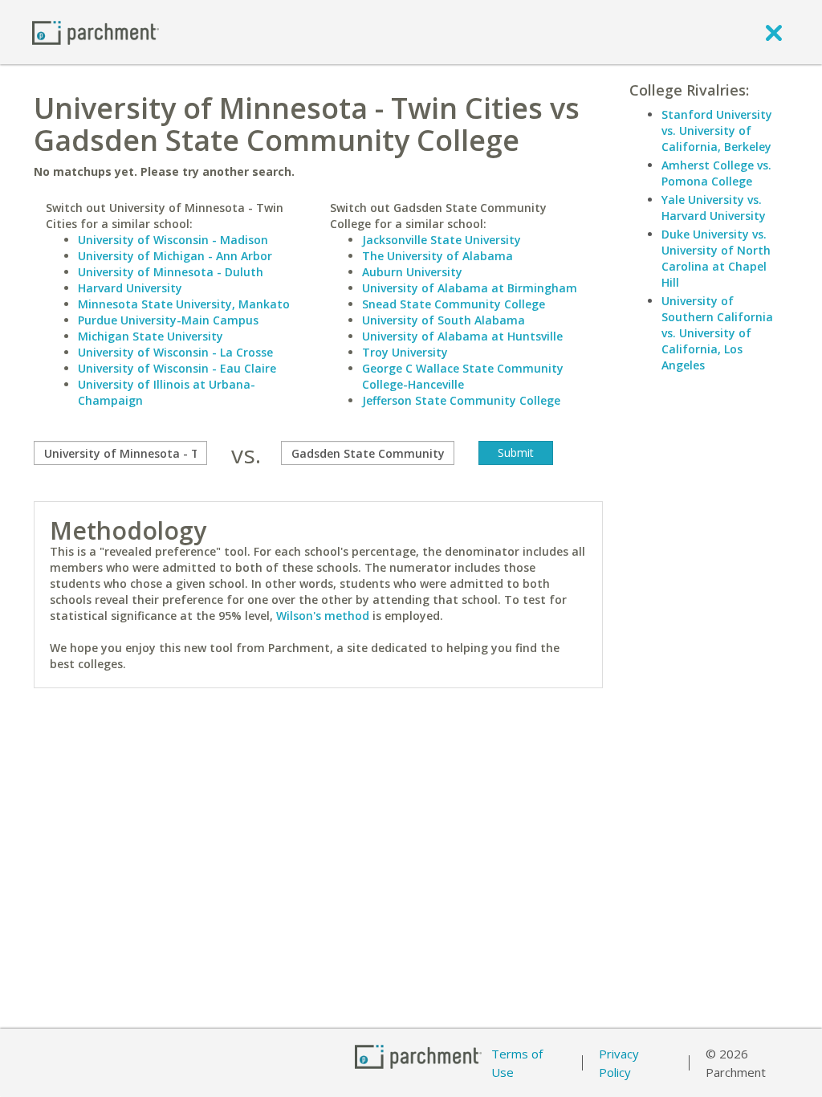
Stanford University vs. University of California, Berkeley (716, 130)
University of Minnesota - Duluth (170, 271)
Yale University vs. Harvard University (713, 207)
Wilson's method (322, 615)
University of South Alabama (443, 320)
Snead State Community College (453, 304)
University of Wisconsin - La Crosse (175, 352)
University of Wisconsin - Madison (173, 239)
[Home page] (95, 31)
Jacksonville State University (441, 239)
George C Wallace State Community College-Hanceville (463, 376)
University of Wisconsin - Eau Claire (177, 368)
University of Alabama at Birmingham (469, 288)
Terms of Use (517, 1063)
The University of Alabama (437, 255)
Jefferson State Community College (461, 400)
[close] (774, 32)
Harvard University (130, 288)
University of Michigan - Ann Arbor (175, 255)
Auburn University (412, 271)
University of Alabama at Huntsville (462, 336)
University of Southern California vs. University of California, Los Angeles (717, 333)
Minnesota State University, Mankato (184, 304)
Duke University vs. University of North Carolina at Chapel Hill (716, 258)
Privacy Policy (619, 1063)
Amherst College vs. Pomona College (716, 173)
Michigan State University (150, 336)
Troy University (405, 352)
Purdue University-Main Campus (168, 320)
